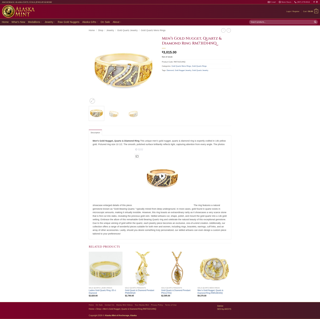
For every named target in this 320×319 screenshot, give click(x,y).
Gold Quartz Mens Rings (153, 30)
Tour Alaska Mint (142, 305)
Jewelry (49, 22)
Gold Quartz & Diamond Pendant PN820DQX (139, 291)
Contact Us (109, 305)
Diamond (170, 70)
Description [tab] (95, 133)
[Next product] (223, 30)
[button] (293, 11)
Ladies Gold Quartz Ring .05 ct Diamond (102, 291)
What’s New (18, 22)
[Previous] (93, 69)
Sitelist (220, 306)
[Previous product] (229, 30)
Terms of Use (170, 305)
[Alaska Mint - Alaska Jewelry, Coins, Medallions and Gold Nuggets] (18, 11)
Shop (100, 30)
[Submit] (315, 22)
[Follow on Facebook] (314, 2)
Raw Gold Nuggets (68, 22)
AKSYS (227, 309)
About (116, 22)
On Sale (105, 22)
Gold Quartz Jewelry (127, 30)
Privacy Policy (157, 305)
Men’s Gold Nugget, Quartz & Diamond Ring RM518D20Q (210, 291)
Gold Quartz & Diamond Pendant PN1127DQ (175, 291)
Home (5, 22)
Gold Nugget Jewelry (183, 70)
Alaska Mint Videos (124, 305)
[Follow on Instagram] (317, 2)
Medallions (34, 22)
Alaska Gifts (89, 22)
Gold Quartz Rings (199, 66)
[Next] (153, 69)
